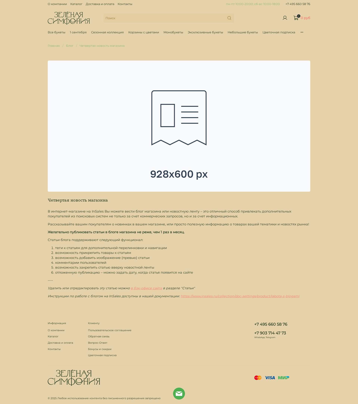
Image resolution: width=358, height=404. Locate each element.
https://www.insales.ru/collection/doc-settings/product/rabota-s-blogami (240, 296)
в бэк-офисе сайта (146, 288)
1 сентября (78, 32)
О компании (57, 4)
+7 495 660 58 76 (297, 4)
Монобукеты (173, 32)
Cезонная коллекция (107, 32)
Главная (54, 45)
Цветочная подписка (279, 32)
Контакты (125, 4)
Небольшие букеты (243, 32)
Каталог (76, 4)
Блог (69, 45)
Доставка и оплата (100, 4)
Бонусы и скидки (100, 349)
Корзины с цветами (143, 32)
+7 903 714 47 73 (270, 333)
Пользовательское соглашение (109, 330)
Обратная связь (98, 336)
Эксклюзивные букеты (205, 32)
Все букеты (56, 32)
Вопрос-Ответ (97, 342)
